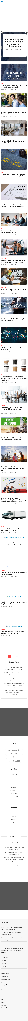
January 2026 (13, 793)
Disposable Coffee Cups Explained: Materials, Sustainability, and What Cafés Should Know (14, 378)
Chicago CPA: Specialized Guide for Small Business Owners (12, 231)
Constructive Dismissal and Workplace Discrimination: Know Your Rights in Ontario (13, 176)
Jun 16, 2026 (4, 264)
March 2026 (14, 787)
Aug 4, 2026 (9, 49)
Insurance (3, 405)
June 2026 (14, 781)
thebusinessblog (21, 1018)
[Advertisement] (14, 18)
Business (3, 228)
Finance (3, 436)
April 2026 (13, 784)
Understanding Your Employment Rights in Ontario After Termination (15, 42)
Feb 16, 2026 (4, 472)
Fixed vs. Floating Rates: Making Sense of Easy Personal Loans (14, 603)
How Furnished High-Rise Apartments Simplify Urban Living (13, 142)
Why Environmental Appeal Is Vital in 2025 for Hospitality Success (12, 632)
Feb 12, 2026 (4, 504)
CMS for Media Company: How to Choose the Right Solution (14, 573)
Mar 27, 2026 (4, 352)
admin (16, 49)
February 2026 (13, 790)
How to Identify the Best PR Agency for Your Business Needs (13, 319)
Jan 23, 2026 (4, 533)
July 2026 (13, 778)
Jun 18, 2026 (4, 235)
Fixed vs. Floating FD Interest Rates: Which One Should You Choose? (12, 439)
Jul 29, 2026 (4, 116)
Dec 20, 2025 (4, 636)
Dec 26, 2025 (4, 606)
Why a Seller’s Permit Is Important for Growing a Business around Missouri (13, 261)
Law (15, 36)
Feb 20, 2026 (4, 442)
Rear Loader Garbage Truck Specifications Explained (10, 529)
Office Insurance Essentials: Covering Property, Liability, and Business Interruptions (13, 409)
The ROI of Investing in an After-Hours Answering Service (13, 113)
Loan (2, 600)
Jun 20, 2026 (4, 209)
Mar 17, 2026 (4, 382)
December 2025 (14, 797)
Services (3, 110)
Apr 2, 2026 (3, 323)
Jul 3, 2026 (3, 180)
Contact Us (4, 1012)
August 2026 (14, 774)
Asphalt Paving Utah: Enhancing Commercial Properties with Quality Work (12, 468)
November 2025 (14, 800)
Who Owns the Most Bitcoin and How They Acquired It (12, 348)
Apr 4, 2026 (4, 293)
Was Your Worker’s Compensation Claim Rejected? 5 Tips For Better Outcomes (13, 205)
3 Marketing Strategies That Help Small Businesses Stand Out (13, 290)
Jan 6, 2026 (4, 576)
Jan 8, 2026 (4, 547)
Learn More (15, 53)
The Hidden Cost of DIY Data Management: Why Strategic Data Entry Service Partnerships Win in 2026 (13, 500)
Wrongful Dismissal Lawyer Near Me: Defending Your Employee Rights (13, 544)
